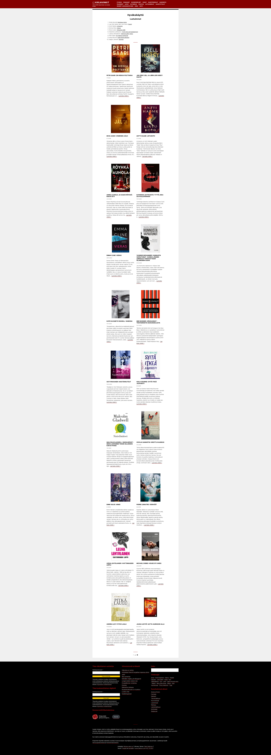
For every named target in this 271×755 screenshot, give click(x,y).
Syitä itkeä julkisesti (123, 37)
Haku (136, 6)
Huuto (130, 24)
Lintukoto (120, 26)
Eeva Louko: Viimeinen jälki (117, 136)
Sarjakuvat (154, 711)
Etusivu (119, 2)
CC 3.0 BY (150, 748)
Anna (152, 677)
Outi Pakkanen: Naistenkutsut (119, 382)
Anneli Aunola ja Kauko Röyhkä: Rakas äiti (119, 195)
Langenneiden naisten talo (130, 681)
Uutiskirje (133, 4)
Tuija (170, 685)
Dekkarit (153, 696)
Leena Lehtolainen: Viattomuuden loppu (120, 564)
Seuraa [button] (116, 716)
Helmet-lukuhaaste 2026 (125, 6)
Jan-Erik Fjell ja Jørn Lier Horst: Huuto (149, 76)
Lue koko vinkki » (124, 96)
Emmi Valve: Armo (113, 504)
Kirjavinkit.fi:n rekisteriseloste (104, 684)
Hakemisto (162, 2)
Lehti (141, 6)
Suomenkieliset (136, 2)
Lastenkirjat (154, 703)
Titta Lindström (163, 685)
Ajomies (121, 39)
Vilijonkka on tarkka (128, 670)
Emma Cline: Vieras (114, 255)
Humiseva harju (122, 22)
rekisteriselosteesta (112, 742)
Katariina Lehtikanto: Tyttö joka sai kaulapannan (149, 195)
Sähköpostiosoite (97, 670)
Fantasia (153, 694)
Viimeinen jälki (121, 30)
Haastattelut (160, 4)
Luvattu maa (125, 691)
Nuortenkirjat (153, 2)
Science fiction (155, 692)
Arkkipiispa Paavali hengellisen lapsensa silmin (135, 672)
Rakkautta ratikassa (128, 687)
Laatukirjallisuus (155, 707)
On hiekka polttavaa (122, 35)
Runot (145, 2)
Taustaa (141, 4)
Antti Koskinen (159, 677)
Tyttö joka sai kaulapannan (130, 32)
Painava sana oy (128, 746)
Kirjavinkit (102, 2)
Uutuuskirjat (149, 4)
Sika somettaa (126, 676)
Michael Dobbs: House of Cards (148, 563)
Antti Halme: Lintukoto (145, 136)
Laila (164, 681)
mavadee (131, 748)
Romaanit (126, 2)
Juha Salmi (160, 679)
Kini (161, 681)
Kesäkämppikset (127, 694)
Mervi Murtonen (161, 683)
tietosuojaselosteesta (98, 742)
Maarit (154, 683)
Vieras (119, 28)
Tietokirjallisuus (155, 698)
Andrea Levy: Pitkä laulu (116, 624)
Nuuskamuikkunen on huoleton (131, 689)
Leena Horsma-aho (172, 681)
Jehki (123, 674)
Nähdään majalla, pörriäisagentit (131, 678)
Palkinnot (120, 4)
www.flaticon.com (140, 748)
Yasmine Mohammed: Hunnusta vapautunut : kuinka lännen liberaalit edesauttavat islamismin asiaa (148, 258)
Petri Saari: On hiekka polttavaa (120, 75)
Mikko (169, 683)
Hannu (167, 677)
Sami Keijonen (148, 746)
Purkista (124, 685)
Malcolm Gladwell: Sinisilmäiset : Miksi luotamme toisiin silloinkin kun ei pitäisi (120, 443)
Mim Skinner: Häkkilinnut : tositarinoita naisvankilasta (148, 322)
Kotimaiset (154, 709)
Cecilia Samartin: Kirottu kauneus (150, 442)
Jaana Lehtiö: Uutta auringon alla (150, 624)
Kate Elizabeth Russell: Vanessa (119, 321)
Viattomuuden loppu (127, 33)
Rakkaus (153, 705)
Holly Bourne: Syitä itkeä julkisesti (146, 382)
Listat (127, 4)
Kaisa (166, 679)
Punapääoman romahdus (129, 683)
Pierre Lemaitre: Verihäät (146, 504)
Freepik (124, 748)
